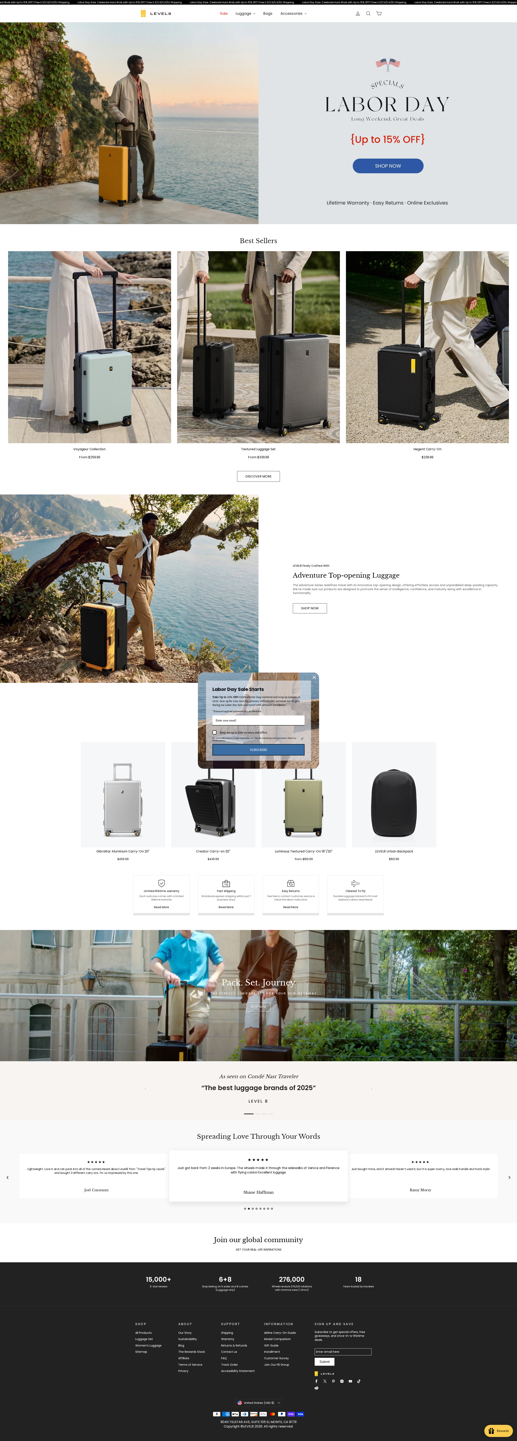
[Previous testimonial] (7, 1177)
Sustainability (187, 1339)
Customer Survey (276, 1358)
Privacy (183, 1371)
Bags (267, 13)
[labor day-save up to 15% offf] (258, 123)
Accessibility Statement (238, 1371)
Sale (224, 13)
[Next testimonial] (510, 1177)
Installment (272, 1352)
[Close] (314, 677)
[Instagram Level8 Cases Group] (343, 1381)
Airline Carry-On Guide (280, 1333)
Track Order (229, 1365)
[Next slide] (372, 1089)
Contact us (229, 1352)
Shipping (227, 1333)
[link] (258, 2)
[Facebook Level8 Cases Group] (318, 1381)
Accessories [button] (292, 13)
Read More (161, 907)
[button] (123, 802)
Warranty (227, 1339)
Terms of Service (190, 1365)
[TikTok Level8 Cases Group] (360, 1381)
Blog (181, 1345)
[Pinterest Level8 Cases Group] (335, 1381)
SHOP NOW (310, 608)
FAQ (224, 1358)
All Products (143, 1333)
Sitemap (141, 1352)
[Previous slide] (145, 1089)
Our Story (185, 1333)
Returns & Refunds (234, 1345)
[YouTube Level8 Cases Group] (352, 1381)
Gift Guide (271, 1345)
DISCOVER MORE (258, 476)
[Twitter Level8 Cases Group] (326, 1381)
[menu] (245, 13)
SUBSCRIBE (258, 749)
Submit (324, 1361)
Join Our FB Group (276, 1365)
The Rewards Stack (191, 1352)
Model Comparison (277, 1339)
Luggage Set (144, 1339)
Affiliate (183, 1358)
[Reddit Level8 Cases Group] (318, 1388)
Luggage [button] (244, 13)
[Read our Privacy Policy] (302, 738)
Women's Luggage (148, 1345)
